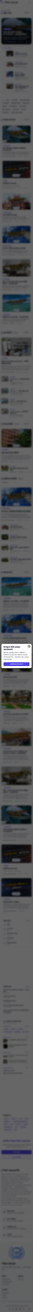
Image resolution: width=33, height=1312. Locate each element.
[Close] (29, 646)
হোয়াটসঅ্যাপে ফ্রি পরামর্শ (16, 664)
